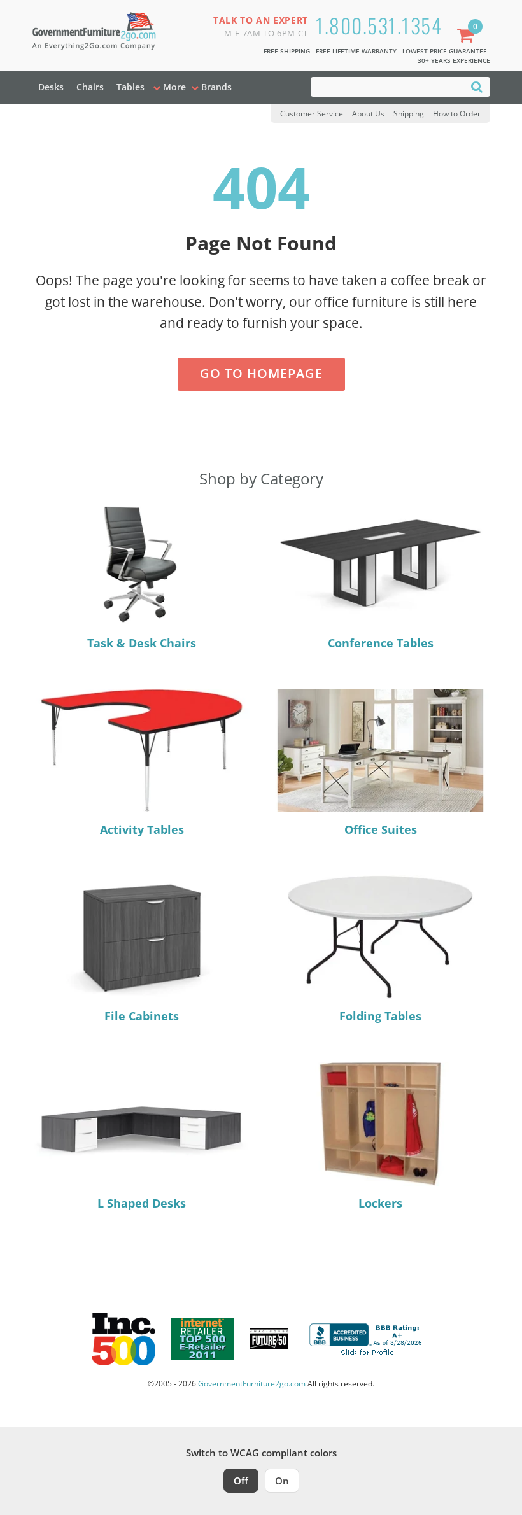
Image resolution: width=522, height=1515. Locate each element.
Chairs (90, 87)
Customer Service (311, 113)
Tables (130, 87)
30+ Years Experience (454, 60)
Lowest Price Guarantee (444, 50)
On (282, 1480)
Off (241, 1480)
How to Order (457, 113)
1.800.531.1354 (379, 25)
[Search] (477, 86)
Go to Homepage (261, 373)
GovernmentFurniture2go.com (252, 1383)
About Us (368, 113)
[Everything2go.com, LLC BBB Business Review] (367, 1337)
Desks (51, 87)
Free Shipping (287, 50)
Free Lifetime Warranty (356, 50)
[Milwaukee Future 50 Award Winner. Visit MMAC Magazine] (269, 1338)
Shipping (408, 113)
